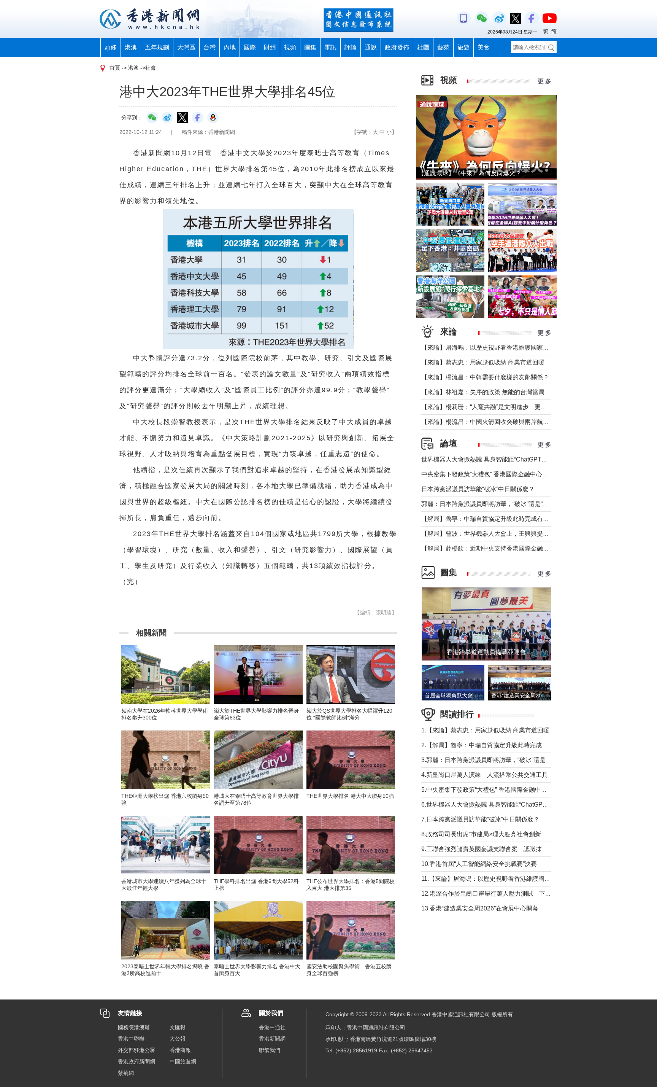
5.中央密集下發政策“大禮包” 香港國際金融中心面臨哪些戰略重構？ (511, 789)
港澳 (131, 47)
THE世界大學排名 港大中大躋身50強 (350, 796)
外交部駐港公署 (136, 1050)
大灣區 (186, 47)
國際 (250, 47)
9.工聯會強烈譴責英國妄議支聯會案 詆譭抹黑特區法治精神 (502, 849)
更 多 (544, 81)
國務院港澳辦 (134, 1027)
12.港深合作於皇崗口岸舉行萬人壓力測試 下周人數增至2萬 (503, 893)
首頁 (115, 68)
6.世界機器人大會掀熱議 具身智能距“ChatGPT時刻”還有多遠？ (506, 804)
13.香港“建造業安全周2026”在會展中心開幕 (479, 908)
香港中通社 (272, 1027)
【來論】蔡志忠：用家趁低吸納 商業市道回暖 (482, 362)
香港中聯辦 (131, 1039)
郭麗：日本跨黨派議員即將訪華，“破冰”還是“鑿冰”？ (492, 504)
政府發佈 (397, 47)
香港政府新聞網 (136, 1061)
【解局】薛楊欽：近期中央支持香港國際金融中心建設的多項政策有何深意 (521, 548)
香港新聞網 (272, 1039)
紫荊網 (126, 1073)
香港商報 (180, 1050)
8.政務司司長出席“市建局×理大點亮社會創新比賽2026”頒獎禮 (504, 834)
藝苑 (443, 47)
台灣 (209, 47)
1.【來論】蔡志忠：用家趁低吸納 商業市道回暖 (485, 730)
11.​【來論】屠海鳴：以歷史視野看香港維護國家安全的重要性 (504, 878)
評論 (350, 47)
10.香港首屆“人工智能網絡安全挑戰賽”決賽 (479, 864)
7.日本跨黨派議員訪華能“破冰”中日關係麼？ (480, 819)
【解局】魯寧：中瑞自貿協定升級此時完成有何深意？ (494, 519)
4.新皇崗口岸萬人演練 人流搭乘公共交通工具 (484, 775)
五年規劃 (157, 47)
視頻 (290, 47)
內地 (230, 47)
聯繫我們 (269, 1050)
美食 (484, 47)
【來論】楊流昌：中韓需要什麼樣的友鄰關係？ (485, 377)
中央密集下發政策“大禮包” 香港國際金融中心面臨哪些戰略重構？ (509, 474)
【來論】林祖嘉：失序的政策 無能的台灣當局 (482, 392)
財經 (270, 47)
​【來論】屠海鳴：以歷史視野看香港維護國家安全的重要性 (500, 347)
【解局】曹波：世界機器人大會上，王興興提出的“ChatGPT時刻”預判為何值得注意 (533, 533)
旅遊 (463, 47)
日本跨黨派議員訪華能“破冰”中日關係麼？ (478, 489)
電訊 (330, 47)
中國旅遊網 (183, 1061)
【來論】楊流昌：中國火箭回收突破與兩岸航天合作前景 (497, 422)
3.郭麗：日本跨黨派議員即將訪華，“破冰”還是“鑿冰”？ (494, 760)
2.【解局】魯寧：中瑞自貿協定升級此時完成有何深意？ (496, 745)
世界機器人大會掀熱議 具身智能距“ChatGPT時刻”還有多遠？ (503, 459)
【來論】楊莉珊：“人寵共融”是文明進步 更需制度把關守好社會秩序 (514, 407)
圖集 (310, 47)
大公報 (178, 1039)
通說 (371, 47)
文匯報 (178, 1027)
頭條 (111, 47)
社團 (423, 47)
